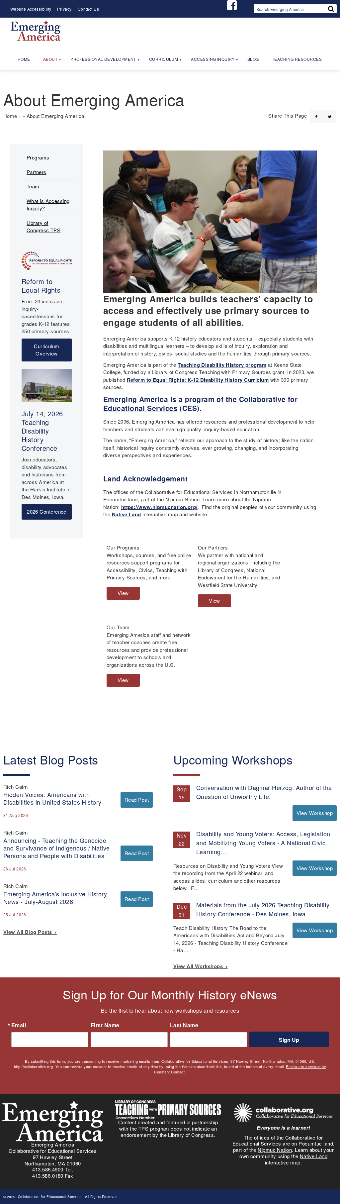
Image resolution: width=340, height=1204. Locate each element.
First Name (105, 1025)
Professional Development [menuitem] (100, 61)
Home (10, 115)
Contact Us (88, 9)
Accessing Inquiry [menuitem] (209, 61)
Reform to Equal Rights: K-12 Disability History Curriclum (198, 379)
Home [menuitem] (24, 59)
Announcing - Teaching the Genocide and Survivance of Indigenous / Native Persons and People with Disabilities (56, 848)
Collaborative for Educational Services (49, 1196)
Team (33, 186)
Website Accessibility (30, 9)
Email (18, 1025)
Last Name (184, 1025)
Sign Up (289, 1040)
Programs (38, 157)
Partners (36, 171)
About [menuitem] (47, 61)
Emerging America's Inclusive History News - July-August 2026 (55, 897)
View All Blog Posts (29, 932)
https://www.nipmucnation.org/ (159, 507)
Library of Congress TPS (43, 226)
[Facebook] (316, 112)
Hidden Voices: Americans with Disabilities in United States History (52, 798)
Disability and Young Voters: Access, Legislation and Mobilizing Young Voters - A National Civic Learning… (263, 842)
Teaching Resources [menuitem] (297, 59)
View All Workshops (199, 966)
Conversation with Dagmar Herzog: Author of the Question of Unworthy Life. (264, 792)
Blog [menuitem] (253, 59)
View (125, 594)
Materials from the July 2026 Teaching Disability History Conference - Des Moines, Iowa (263, 909)
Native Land (126, 514)
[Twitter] (329, 112)
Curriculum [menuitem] (160, 61)
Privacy (64, 9)
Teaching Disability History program (222, 364)
